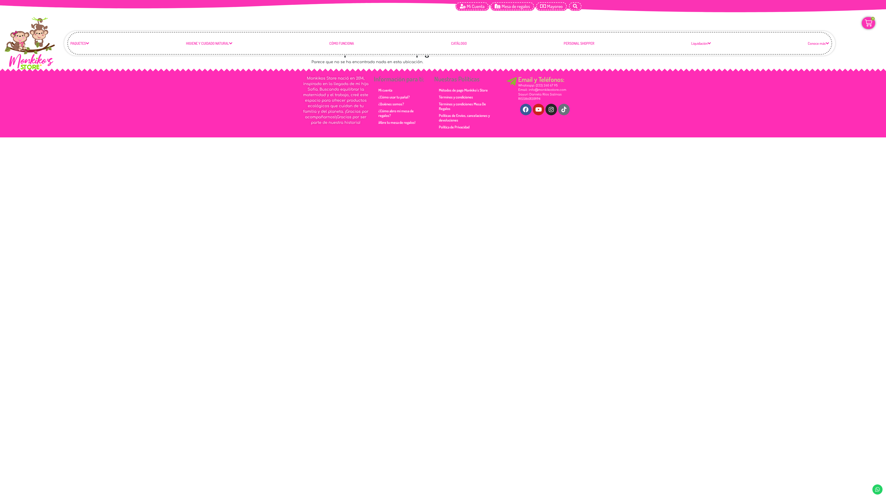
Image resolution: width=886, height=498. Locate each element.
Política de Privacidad (454, 127)
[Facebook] (526, 109)
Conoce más (817, 43)
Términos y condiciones (456, 97)
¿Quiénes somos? (391, 104)
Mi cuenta (385, 90)
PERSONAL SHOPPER (579, 43)
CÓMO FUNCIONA (341, 43)
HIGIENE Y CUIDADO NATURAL (207, 43)
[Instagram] (551, 109)
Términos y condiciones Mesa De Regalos (462, 106)
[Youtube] (538, 109)
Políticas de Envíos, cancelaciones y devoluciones (464, 117)
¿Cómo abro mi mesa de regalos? (396, 113)
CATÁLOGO (459, 43)
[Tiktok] (564, 109)
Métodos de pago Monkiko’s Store (463, 90)
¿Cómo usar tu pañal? (394, 97)
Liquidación (699, 43)
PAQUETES (78, 43)
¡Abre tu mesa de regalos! (396, 122)
